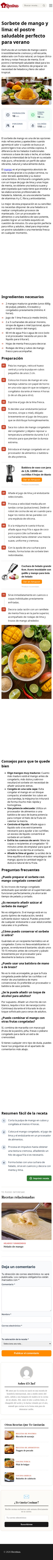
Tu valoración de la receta (15, 1339)
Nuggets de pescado (24, 1450)
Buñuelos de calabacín (26, 1478)
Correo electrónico (12, 1325)
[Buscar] (44, 5)
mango (8, 169)
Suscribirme (27, 1524)
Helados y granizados (15, 1243)
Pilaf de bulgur (22, 1464)
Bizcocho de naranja (25, 1436)
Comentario (8, 1284)
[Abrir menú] (50, 5)
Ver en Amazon (31, 479)
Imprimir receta (41, 1178)
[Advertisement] (26, 253)
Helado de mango (13, 1246)
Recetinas (15, 1552)
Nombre (6, 1314)
